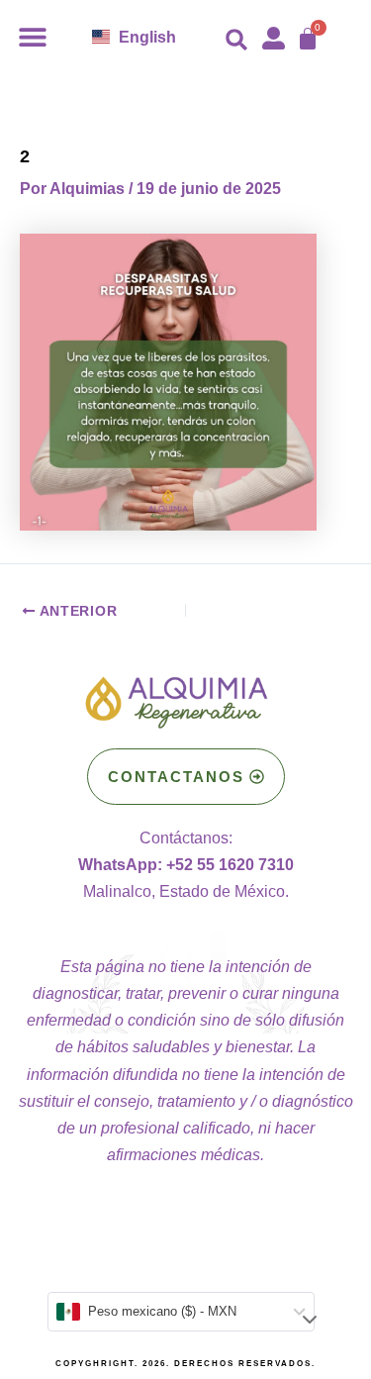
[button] (32, 36)
